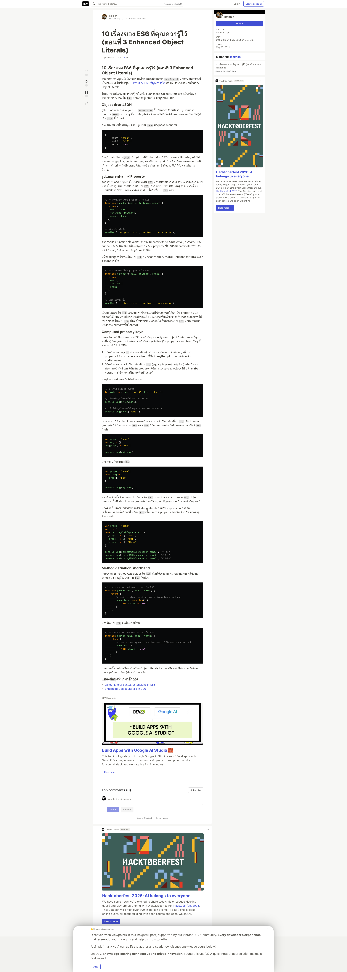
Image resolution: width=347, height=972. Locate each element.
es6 (125, 57)
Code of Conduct (144, 818)
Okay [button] (95, 966)
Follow (239, 23)
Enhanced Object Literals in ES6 (125, 688)
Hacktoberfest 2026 (186, 905)
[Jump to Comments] (86, 83)
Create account (254, 3)
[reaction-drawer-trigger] (86, 72)
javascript (108, 57)
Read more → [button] (111, 772)
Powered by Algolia (171, 4)
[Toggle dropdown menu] (201, 698)
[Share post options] (86, 113)
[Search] (94, 3)
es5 (118, 57)
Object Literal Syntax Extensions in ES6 (130, 684)
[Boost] (86, 103)
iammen (113, 15)
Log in (237, 3)
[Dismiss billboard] (267, 929)
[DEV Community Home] (85, 4)
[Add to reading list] (86, 93)
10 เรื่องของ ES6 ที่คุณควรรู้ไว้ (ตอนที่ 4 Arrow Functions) (238, 67)
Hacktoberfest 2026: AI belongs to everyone (146, 895)
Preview (127, 809)
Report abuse (162, 818)
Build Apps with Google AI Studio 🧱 (137, 750)
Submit (113, 809)
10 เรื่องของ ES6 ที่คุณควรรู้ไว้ (147, 83)
